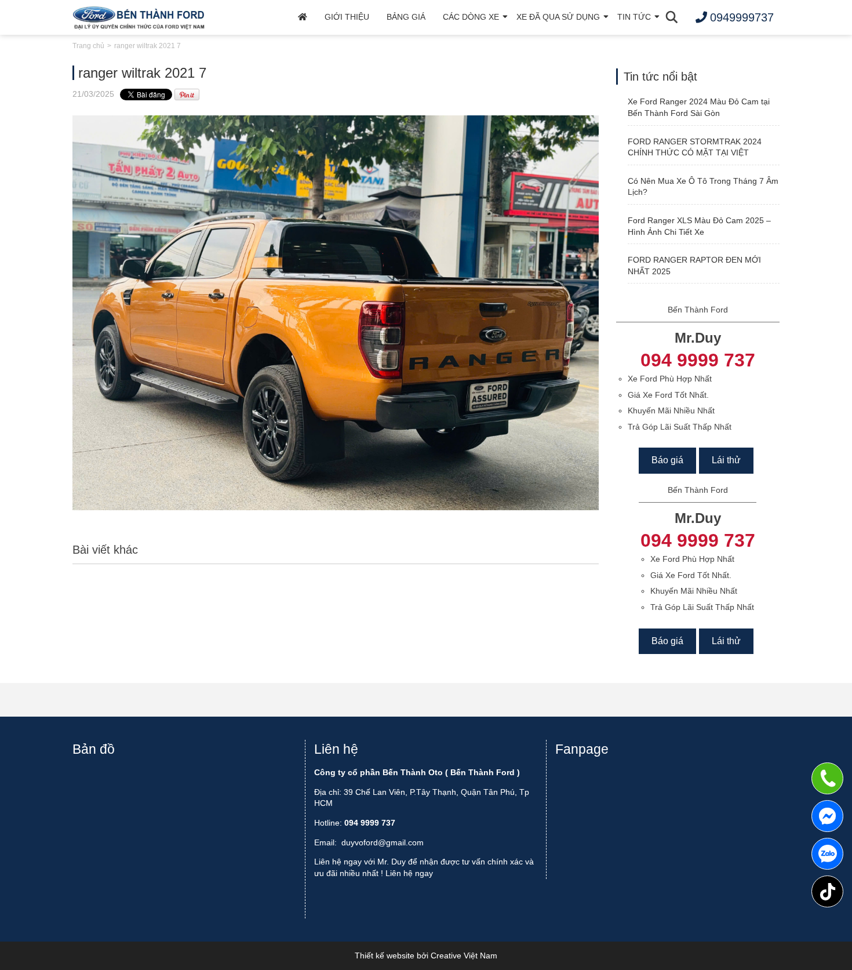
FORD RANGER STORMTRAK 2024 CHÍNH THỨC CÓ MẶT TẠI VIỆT (695, 147)
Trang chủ (88, 46)
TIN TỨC (634, 16)
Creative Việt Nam (464, 955)
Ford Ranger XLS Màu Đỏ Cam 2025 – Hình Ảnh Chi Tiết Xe (699, 226)
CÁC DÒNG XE (471, 16)
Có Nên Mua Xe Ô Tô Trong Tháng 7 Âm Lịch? (703, 186)
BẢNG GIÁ (406, 16)
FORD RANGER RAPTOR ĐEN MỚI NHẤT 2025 (694, 265)
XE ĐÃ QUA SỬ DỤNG (558, 16)
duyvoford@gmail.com (382, 842)
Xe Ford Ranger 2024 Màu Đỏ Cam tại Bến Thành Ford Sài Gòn (699, 107)
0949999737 (827, 854)
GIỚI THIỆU (347, 16)
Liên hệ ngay (409, 873)
